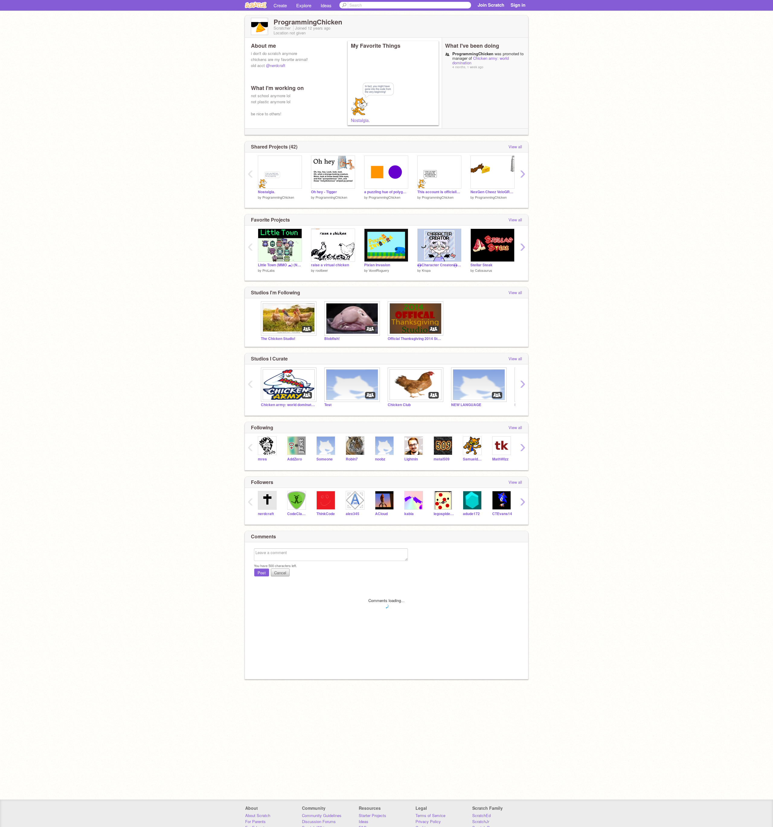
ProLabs (268, 270)
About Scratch (257, 815)
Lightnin (411, 459)
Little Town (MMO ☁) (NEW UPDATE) (280, 265)
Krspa (426, 270)
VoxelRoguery (379, 270)
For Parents (255, 821)
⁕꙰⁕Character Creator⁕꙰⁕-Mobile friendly (439, 265)
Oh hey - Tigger (324, 191)
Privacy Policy (428, 821)
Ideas (326, 5)
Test (328, 404)
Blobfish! (332, 338)
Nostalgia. (360, 120)
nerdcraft (266, 513)
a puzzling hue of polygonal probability (386, 191)
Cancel (280, 572)
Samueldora (473, 459)
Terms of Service (430, 815)
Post (262, 572)
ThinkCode (325, 513)
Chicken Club (399, 404)
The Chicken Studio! (278, 338)
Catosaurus (483, 270)
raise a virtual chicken (330, 265)
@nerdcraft (275, 65)
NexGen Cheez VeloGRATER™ (492, 191)
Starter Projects (372, 815)
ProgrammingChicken (278, 197)
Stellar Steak (481, 265)
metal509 (442, 459)
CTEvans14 (502, 513)
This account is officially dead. (439, 191)
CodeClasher (297, 513)
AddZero (294, 459)
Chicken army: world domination (480, 60)
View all (515, 146)
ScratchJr (480, 821)
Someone (324, 459)
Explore (303, 5)
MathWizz (500, 459)
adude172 (471, 513)
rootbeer (322, 270)
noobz (380, 459)
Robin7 (352, 459)
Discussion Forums (319, 821)
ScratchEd (481, 815)
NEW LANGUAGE (466, 404)
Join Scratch (491, 5)
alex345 (352, 513)
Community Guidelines (322, 815)
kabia (409, 513)
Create (280, 5)
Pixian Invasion (377, 265)
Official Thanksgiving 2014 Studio (415, 338)
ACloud (381, 513)
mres (262, 459)
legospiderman (444, 513)
